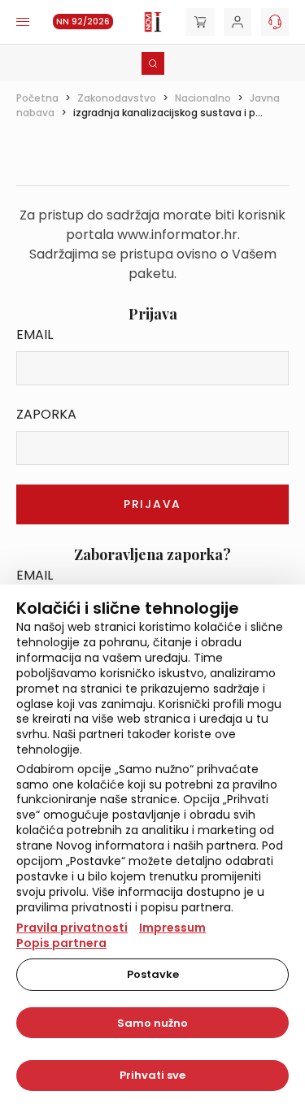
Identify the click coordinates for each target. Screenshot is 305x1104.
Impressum (172, 927)
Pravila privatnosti (72, 927)
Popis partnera (61, 943)
